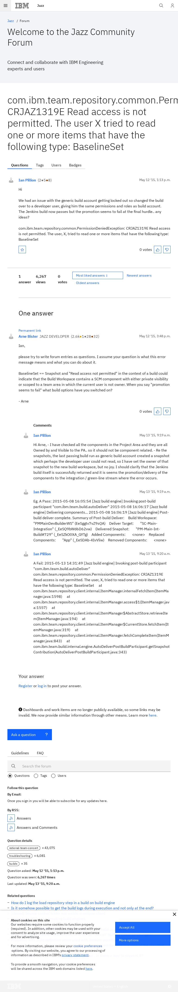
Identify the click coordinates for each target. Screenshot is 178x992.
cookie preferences (87, 946)
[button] (174, 914)
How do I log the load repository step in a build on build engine (63, 902)
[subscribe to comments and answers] (11, 827)
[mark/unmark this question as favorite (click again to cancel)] (22, 249)
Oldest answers (87, 283)
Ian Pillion (27, 180)
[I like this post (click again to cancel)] (157, 249)
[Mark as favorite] (22, 249)
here (89, 969)
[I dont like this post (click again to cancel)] (167, 249)
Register (25, 685)
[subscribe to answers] (11, 818)
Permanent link (30, 330)
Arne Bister (28, 336)
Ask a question (23, 734)
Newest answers (139, 275)
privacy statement (75, 955)
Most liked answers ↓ (92, 275)
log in (42, 685)
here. (153, 715)
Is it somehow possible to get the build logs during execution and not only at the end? (82, 908)
